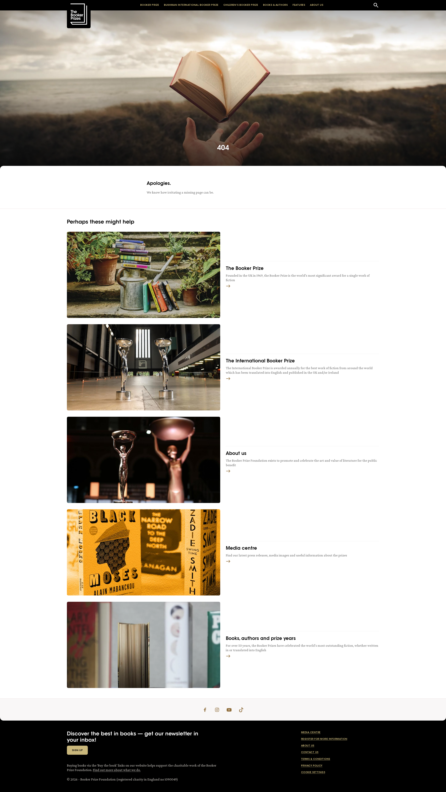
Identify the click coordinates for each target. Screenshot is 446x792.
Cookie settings (313, 772)
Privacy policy (311, 766)
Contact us (309, 752)
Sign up (77, 750)
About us (307, 746)
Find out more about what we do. (117, 770)
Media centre (311, 732)
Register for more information (324, 739)
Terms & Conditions (315, 759)
